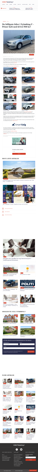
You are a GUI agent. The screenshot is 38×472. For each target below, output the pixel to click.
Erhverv (11, 4)
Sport (30, 4)
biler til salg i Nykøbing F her (14, 66)
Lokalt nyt (19, 4)
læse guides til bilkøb (27, 111)
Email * (21, 342)
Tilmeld (19, 153)
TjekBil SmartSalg (14, 131)
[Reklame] (19, 141)
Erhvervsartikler (16, 460)
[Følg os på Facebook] (17, 449)
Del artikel (30, 54)
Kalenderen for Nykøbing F (18, 457)
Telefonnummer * (6, 342)
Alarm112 (3, 4)
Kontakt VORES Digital (5, 458)
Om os (3, 454)
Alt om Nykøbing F (17, 465)
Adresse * (4, 346)
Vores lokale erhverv (17, 456)
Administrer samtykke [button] (5, 460)
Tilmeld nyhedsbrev (33, 470)
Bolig (7, 4)
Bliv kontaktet (31, 351)
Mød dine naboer (25, 4)
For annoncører (4, 456)
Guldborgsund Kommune (18, 461)
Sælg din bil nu (15, 120)
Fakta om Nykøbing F (17, 458)
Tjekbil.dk (4, 133)
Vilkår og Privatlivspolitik (6, 457)
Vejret (33, 4)
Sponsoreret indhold (17, 464)
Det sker (15, 4)
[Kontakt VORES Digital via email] (21, 449)
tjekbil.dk (15, 62)
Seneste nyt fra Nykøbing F (18, 454)
